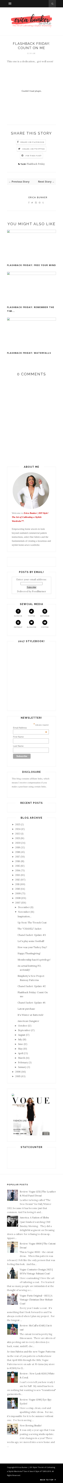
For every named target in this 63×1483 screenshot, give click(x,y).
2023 (17, 833)
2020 (17, 842)
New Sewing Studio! (31, 1425)
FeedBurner (39, 591)
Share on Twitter (33, 149)
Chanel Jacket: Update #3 (32, 935)
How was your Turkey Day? (32, 947)
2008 (17, 898)
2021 (17, 838)
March (21, 1057)
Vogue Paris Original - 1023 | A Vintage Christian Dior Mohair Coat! (36, 1299)
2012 (17, 879)
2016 (17, 861)
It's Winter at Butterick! (30, 1014)
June (20, 1044)
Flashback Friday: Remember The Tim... (30, 309)
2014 (17, 870)
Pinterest (18, 627)
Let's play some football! (31, 941)
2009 (18, 893)
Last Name (18, 746)
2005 (17, 1076)
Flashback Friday (36, 163)
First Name (18, 737)
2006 (18, 1071)
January (22, 1067)
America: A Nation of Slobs (34, 1217)
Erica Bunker (37, 197)
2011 (17, 884)
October (22, 1025)
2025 (17, 824)
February (23, 1062)
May (20, 1048)
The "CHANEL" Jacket (29, 928)
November (24, 911)
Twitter (31, 616)
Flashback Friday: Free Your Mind (31, 265)
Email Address (30, 727)
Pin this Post (34, 155)
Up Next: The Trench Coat (32, 922)
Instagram (44, 616)
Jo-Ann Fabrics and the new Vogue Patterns (31, 1351)
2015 (17, 865)
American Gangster (28, 1021)
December (24, 907)
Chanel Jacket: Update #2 (32, 986)
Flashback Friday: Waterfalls (29, 352)
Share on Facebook (32, 142)
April (20, 1053)
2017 (17, 856)
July (20, 1039)
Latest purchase (26, 1008)
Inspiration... (24, 916)
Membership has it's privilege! (34, 959)
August (21, 1034)
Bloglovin (31, 627)
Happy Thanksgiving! (29, 953)
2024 (17, 829)
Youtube (45, 627)
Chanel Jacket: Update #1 (31, 1002)
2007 (17, 902)
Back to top (47, 1480)
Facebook (18, 616)
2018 (17, 852)
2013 (17, 875)
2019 (17, 847)
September (24, 1030)
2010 (17, 888)
